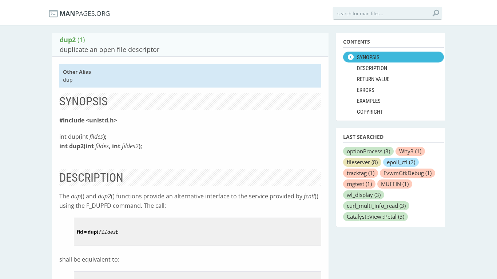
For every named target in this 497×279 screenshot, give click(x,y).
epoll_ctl (401, 162)
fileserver (362, 162)
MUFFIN (395, 183)
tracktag (360, 173)
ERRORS (365, 90)
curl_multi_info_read (376, 205)
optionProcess (368, 151)
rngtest (359, 183)
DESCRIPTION (372, 68)
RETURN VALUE (373, 79)
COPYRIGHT (370, 112)
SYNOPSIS (368, 57)
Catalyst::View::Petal (375, 216)
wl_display (364, 194)
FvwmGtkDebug (407, 173)
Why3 (410, 151)
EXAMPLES (369, 101)
